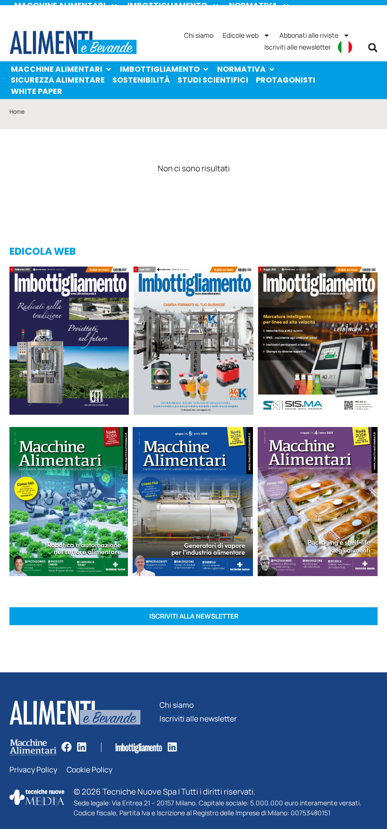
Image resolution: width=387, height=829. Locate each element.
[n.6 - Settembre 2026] (69, 342)
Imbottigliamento (160, 69)
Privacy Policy (33, 769)
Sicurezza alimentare (58, 80)
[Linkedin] (81, 747)
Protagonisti (285, 80)
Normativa (241, 69)
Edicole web (241, 35)
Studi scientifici (212, 80)
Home (17, 112)
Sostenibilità (141, 80)
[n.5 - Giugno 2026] (193, 503)
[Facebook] (66, 747)
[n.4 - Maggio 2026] (318, 342)
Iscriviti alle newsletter (297, 46)
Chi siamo (198, 35)
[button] (373, 48)
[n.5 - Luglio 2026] (193, 342)
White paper (36, 91)
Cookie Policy (89, 769)
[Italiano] (345, 47)
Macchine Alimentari (56, 69)
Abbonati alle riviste (308, 35)
